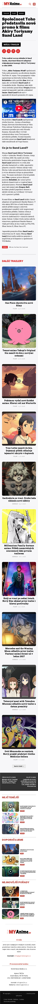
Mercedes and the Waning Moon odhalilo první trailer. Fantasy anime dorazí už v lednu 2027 (19, 652)
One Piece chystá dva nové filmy (19, 304)
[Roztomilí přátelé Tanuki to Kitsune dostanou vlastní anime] (10, 860)
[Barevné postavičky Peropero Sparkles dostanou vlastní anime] (10, 818)
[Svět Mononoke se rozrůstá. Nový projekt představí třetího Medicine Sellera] (19, 732)
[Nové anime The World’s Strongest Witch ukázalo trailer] (10, 807)
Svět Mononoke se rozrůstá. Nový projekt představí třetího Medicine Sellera (19, 754)
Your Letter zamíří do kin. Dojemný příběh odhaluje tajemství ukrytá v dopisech (19, 451)
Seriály (15, 504)
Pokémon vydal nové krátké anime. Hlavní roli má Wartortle (19, 401)
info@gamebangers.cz (23, 956)
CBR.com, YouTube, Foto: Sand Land (18, 247)
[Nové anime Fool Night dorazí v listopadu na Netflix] (10, 903)
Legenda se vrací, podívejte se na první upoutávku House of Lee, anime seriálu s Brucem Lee (28, 783)
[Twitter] (9, 51)
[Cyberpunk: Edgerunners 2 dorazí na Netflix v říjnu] (10, 892)
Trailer (6, 13)
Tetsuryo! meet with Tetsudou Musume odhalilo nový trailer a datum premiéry (19, 704)
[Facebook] (4, 51)
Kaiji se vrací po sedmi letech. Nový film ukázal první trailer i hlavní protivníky (19, 601)
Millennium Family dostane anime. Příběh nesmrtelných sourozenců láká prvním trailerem (19, 549)
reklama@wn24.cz (22, 985)
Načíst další (18, 766)
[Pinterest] (13, 51)
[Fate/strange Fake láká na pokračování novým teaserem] (10, 871)
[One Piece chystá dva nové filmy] (19, 284)
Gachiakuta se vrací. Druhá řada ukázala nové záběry (19, 499)
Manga (21, 13)
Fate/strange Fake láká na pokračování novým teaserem (28, 872)
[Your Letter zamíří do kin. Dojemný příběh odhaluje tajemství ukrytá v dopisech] (19, 429)
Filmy (14, 13)
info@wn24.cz (22, 983)
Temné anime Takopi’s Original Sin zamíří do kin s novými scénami (19, 353)
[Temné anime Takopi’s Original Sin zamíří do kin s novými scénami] (19, 331)
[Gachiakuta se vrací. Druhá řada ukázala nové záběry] (19, 479)
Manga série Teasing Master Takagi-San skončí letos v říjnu (9, 781)
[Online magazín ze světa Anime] (12, 4)
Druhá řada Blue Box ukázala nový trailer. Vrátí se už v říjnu (27, 830)
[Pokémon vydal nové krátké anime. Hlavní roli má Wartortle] (19, 381)
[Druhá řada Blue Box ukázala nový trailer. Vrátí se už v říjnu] (10, 829)
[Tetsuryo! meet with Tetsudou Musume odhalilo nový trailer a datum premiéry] (19, 682)
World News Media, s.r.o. (18, 993)
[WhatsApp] (18, 51)
